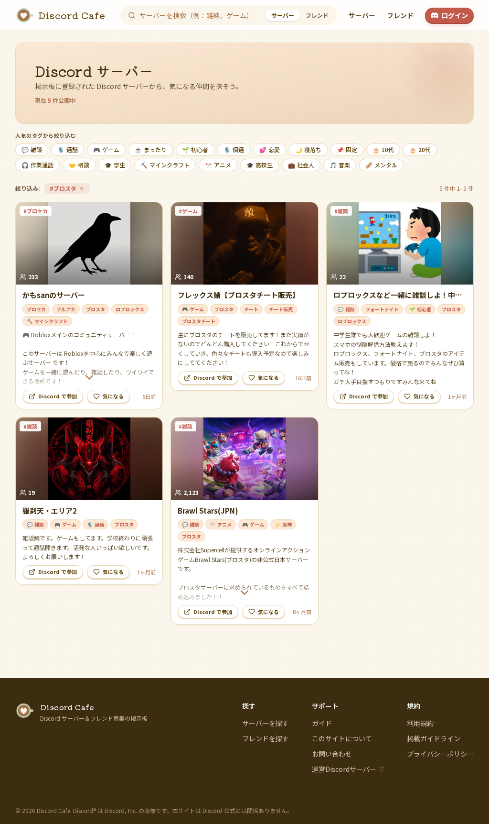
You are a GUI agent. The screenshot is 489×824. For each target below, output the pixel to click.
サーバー (362, 15)
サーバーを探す (265, 723)
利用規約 (420, 723)
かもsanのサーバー (53, 295)
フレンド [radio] (317, 15)
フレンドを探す (265, 738)
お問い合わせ (332, 753)
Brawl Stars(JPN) (208, 510)
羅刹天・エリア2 (49, 510)
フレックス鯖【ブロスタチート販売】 (238, 295)
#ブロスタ (69, 189)
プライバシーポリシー (440, 753)
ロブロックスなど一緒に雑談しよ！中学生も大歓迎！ (397, 300)
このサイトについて (342, 738)
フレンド (400, 15)
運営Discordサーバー (344, 769)
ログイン (454, 15)
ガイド (322, 723)
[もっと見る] (89, 377)
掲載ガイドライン (433, 738)
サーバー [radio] (282, 15)
